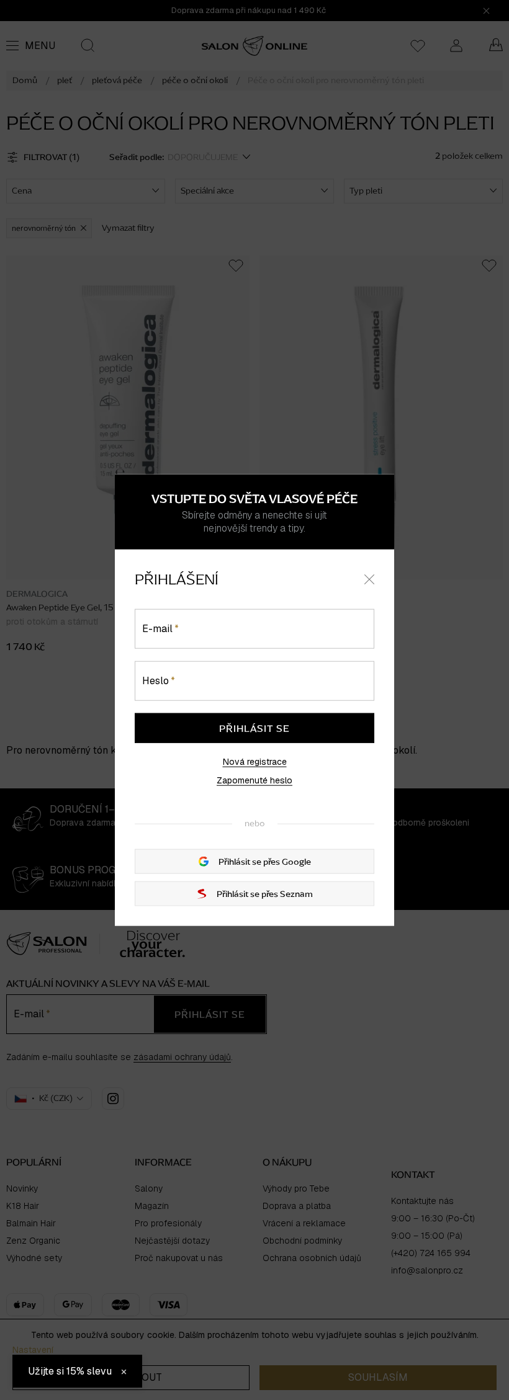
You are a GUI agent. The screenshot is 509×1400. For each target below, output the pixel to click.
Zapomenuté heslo (254, 779)
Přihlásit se (254, 727)
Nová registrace (255, 761)
